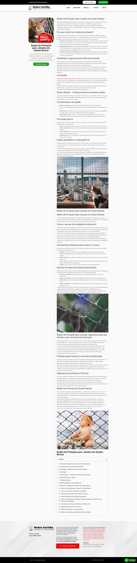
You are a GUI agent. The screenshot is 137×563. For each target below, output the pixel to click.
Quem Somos (76, 7)
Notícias (96, 7)
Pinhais (101, 535)
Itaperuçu (88, 535)
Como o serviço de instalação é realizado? (73, 491)
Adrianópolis (102, 528)
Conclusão (63, 472)
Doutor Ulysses (94, 534)
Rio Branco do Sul (96, 537)
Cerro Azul (102, 533)
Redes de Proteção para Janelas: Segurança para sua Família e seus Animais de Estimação (81, 500)
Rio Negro (103, 537)
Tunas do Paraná (86, 539)
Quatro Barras (79, 25)
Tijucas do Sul (100, 538)
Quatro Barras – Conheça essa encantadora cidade (75, 475)
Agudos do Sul (86, 530)
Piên (99, 535)
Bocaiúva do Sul (88, 531)
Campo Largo (90, 533)
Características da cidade (67, 477)
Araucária (100, 530)
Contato (104, 7)
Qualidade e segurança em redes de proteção (73, 469)
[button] (106, 459)
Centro (61, 126)
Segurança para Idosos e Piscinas (71, 506)
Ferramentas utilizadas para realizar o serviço (74, 494)
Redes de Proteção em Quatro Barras (72, 509)
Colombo (85, 534)
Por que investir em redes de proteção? (72, 466)
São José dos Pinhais (87, 538)
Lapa (92, 535)
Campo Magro (96, 533)
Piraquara (85, 537)
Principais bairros (65, 480)
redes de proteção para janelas (67, 78)
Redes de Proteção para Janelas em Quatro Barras (75, 464)
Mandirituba (95, 535)
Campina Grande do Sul (97, 531)
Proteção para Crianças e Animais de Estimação (75, 504)
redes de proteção (63, 22)
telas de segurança (76, 346)
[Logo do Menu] (40, 8)
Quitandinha (94, 538)
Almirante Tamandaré (93, 530)
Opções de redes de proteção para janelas (73, 496)
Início (68, 7)
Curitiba (92, 148)
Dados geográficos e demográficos (70, 483)
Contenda (89, 534)
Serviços (86, 7)
